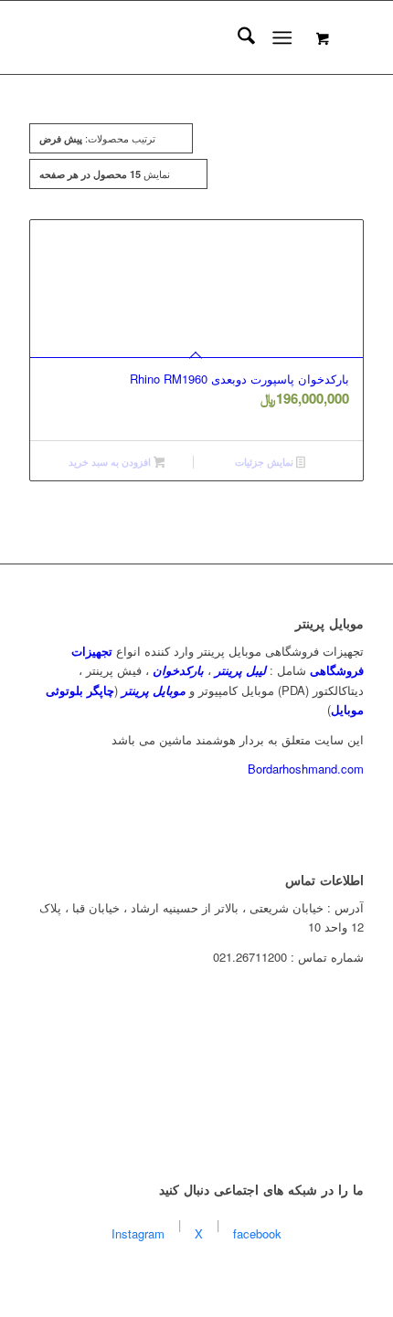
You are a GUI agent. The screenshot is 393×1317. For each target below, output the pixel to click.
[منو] (282, 37)
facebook (257, 1233)
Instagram (138, 1233)
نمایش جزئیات (265, 462)
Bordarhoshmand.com (306, 768)
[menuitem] (237, 37)
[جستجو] (237, 37)
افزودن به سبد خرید (111, 462)
